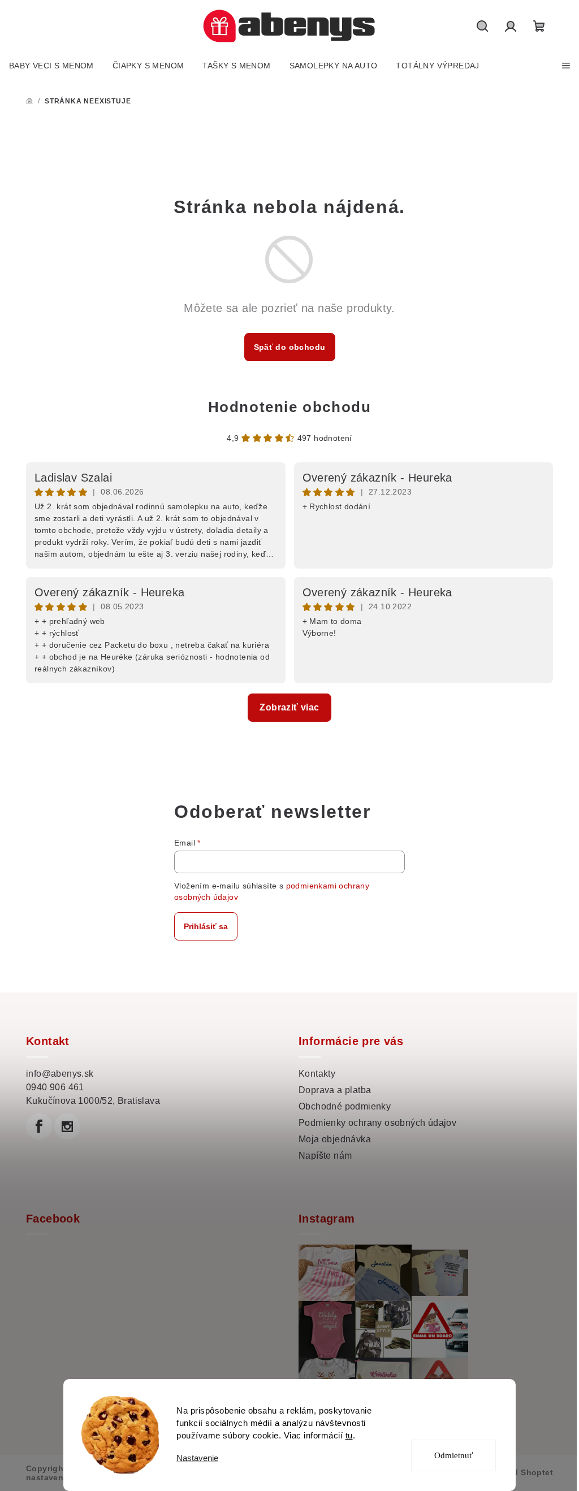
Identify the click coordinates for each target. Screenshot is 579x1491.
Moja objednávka (335, 1139)
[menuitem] (51, 66)
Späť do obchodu (290, 347)
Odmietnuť (453, 1455)
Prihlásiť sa (206, 926)
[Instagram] (67, 1126)
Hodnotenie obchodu (289, 406)
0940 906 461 (55, 1087)
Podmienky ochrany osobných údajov (377, 1123)
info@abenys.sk (60, 1073)
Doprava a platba (335, 1090)
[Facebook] (39, 1126)
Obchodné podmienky (345, 1106)
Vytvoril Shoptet (520, 1472)
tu (349, 1435)
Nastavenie (197, 1458)
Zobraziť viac (289, 707)
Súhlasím (461, 1414)
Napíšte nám (325, 1155)
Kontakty (317, 1073)
